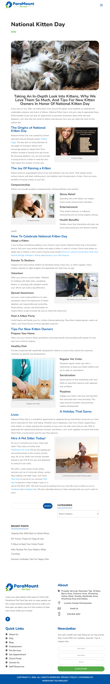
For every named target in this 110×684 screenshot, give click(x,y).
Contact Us (14, 662)
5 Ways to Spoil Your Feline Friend (27, 544)
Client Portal (15, 658)
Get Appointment (17, 654)
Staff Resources (16, 666)
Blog (11, 642)
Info (13, 32)
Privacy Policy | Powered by (77, 677)
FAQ (11, 638)
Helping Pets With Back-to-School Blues (30, 533)
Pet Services (15, 650)
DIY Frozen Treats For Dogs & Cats (27, 538)
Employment (15, 646)
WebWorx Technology (55, 680)
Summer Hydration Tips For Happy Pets (30, 559)
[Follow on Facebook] (7, 619)
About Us (13, 634)
